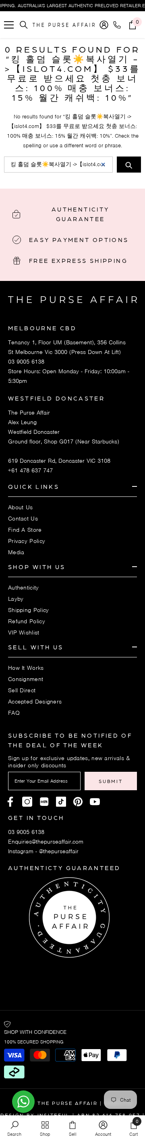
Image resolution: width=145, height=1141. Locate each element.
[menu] (9, 25)
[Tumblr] (77, 801)
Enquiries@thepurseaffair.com (45, 841)
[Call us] (118, 24)
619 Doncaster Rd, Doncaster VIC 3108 (59, 460)
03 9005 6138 (26, 361)
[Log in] (104, 25)
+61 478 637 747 (30, 470)
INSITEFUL (53, 1115)
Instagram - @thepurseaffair (43, 851)
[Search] (24, 25)
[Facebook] (10, 801)
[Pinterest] (44, 801)
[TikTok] (61, 801)
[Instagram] (27, 801)
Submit (110, 781)
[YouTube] (94, 801)
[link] (14, 1128)
